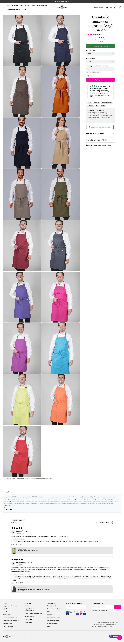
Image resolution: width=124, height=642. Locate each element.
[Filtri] (96, 522)
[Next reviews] (113, 91)
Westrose (18, 636)
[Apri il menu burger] (3, 7)
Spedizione (98, 40)
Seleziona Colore (91, 50)
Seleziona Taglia (90, 58)
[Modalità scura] (111, 7)
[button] (98, 7)
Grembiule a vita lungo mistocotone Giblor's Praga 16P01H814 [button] (34, 589)
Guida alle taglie (90, 75)
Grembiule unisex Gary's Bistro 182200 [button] (28, 550)
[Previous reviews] (88, 91)
